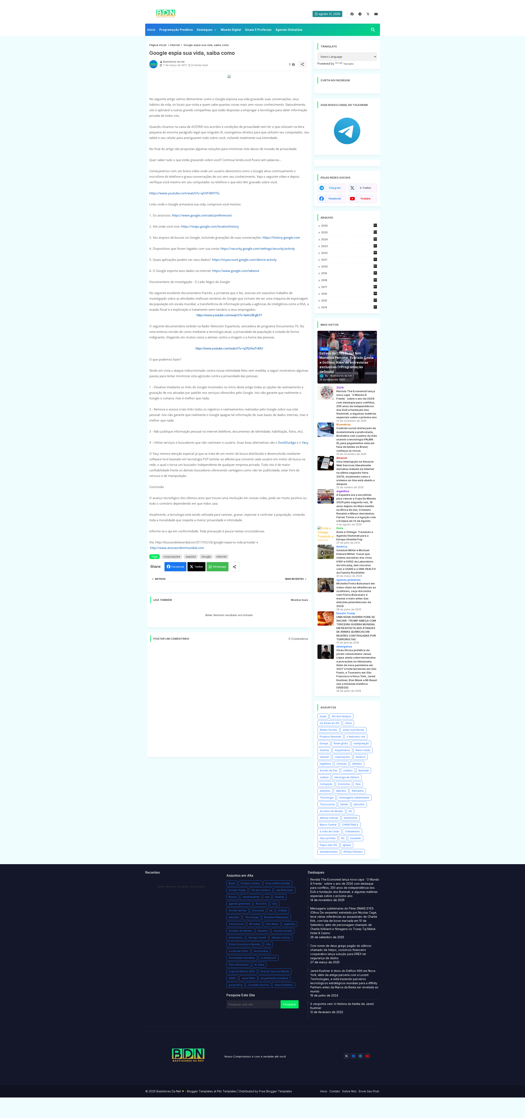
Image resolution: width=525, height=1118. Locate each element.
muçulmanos (342, 750)
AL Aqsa (259, 964)
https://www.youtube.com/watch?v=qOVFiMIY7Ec (184, 193)
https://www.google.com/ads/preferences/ (202, 215)
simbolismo (236, 937)
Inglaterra (325, 763)
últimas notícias (329, 817)
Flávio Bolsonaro (239, 964)
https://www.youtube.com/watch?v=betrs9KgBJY (229, 315)
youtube (365, 198)
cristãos (348, 770)
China (348, 723)
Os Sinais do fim (329, 723)
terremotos (350, 817)
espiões (191, 556)
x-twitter (365, 187)
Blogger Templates (200, 1091)
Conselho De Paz (258, 984)
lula (267, 896)
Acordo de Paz (329, 770)
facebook (335, 198)
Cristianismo (352, 831)
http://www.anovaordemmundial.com (177, 548)
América (360, 756)
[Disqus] (229, 701)
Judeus (324, 777)
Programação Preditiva (176, 29)
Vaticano (341, 790)
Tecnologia (326, 797)
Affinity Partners (353, 851)
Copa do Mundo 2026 (242, 971)
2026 (349, 225)
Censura (342, 763)
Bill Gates (254, 924)
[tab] (151, 31)
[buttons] (352, 14)
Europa (324, 743)
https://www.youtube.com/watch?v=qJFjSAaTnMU (229, 348)
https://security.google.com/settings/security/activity (257, 248)
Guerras (324, 750)
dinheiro (357, 763)
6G (343, 838)
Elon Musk (272, 924)
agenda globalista (239, 903)
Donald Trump (237, 890)
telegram (335, 187)
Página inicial (157, 45)
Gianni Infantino (283, 984)
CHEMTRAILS (350, 824)
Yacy (305, 442)
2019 (349, 273)
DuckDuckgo (287, 442)
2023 (349, 246)
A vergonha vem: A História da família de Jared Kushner (342, 1006)
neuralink (355, 838)
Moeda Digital (231, 29)
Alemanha (358, 790)
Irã (270, 910)
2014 (349, 307)
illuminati (363, 770)
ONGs (232, 978)
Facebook (177, 566)
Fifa (268, 944)
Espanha (263, 930)
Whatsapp (219, 566)
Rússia (233, 896)
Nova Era (261, 903)
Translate (348, 63)
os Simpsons (268, 957)
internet (175, 45)
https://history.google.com (281, 237)
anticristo (359, 804)
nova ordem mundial (277, 883)
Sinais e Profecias (258, 29)
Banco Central (328, 824)
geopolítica (235, 984)
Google (206, 556)
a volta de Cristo (329, 831)
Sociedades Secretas (242, 957)
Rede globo (341, 743)
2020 (349, 266)
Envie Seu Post (369, 1091)
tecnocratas (261, 951)
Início (151, 29)
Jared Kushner (251, 896)
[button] (373, 30)
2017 (349, 287)
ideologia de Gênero (346, 777)
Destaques (204, 29)
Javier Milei (248, 978)
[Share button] (234, 566)
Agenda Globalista (289, 29)
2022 (349, 253)
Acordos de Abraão (331, 811)
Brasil (232, 883)
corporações (171, 556)
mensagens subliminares (354, 797)
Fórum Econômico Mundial (244, 944)
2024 (349, 239)
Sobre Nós (349, 1091)
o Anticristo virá (356, 736)
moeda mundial (282, 930)
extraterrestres (329, 851)
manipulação (361, 743)
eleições (325, 790)
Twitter (198, 566)
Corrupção (326, 784)
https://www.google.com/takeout (235, 271)
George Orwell (257, 937)
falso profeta (328, 838)
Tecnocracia (327, 804)
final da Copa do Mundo (274, 971)
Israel (323, 716)
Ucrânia (282, 910)
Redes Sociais (328, 729)
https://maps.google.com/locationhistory (210, 226)
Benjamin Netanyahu (276, 917)
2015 (349, 300)
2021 (349, 259)
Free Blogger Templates (275, 1091)
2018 (349, 280)
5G (350, 811)
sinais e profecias (353, 729)
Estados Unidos (250, 883)
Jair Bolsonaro (284, 890)
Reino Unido (363, 750)
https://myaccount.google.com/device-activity (244, 260)
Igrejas (347, 845)
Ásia (358, 784)
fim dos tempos (341, 716)
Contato (334, 1091)
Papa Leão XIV (328, 845)
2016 (349, 294)
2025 (349, 232)
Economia (344, 784)
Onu (274, 903)
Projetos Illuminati (330, 736)
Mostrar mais (299, 599)
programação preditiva (274, 978)
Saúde (344, 804)
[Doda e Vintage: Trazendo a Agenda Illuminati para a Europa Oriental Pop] (325, 533)
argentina (289, 924)
